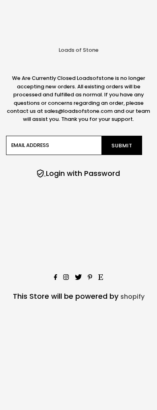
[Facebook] (55, 277)
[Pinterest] (90, 277)
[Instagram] (66, 277)
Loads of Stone (79, 50)
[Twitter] (78, 277)
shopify (132, 296)
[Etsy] (100, 277)
